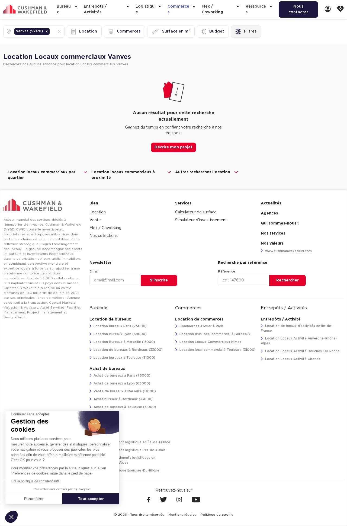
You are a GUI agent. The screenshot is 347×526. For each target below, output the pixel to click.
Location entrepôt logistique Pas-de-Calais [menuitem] (128, 450)
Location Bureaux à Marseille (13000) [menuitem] (123, 342)
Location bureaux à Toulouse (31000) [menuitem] (123, 357)
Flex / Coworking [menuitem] (105, 228)
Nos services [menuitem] (273, 233)
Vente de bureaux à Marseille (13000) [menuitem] (124, 391)
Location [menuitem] (97, 212)
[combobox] (51, 31)
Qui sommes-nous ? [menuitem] (280, 223)
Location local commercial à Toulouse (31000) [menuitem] (217, 349)
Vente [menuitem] (95, 220)
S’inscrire (159, 280)
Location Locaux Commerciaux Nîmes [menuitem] (209, 342)
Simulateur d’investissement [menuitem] (201, 220)
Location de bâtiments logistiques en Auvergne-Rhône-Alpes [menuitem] (122, 460)
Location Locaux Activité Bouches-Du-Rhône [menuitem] (302, 351)
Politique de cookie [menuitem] (217, 514)
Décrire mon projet (173, 147)
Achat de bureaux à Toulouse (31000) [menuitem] (124, 407)
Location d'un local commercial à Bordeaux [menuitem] (214, 334)
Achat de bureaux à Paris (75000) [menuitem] (121, 375)
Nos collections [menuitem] (103, 236)
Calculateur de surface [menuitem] (196, 212)
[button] (47, 31)
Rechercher (287, 280)
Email (93, 271)
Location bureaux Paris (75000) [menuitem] (119, 326)
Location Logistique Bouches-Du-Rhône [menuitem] (125, 470)
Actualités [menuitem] (271, 203)
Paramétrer (34, 498)
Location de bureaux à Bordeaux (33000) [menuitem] (127, 349)
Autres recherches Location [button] (202, 172)
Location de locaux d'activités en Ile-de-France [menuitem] (297, 328)
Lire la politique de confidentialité (35, 481)
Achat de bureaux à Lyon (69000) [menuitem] (121, 383)
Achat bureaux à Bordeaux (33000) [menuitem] (122, 399)
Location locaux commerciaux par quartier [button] (41, 175)
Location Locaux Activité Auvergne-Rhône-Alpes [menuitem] (299, 341)
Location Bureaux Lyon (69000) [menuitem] (119, 334)
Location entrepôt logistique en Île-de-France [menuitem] (131, 442)
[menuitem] (327, 9)
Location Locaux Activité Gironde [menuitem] (292, 359)
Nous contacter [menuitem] (298, 9)
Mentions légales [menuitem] (182, 514)
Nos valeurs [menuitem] (272, 243)
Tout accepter (91, 498)
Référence (226, 271)
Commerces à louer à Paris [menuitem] (201, 326)
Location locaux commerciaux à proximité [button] (123, 175)
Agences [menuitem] (269, 213)
